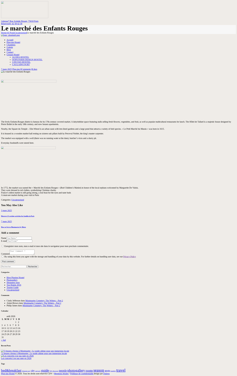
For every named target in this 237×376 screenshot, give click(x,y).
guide (45, 370)
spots (107, 370)
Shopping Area (13, 282)
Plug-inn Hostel (8, 373)
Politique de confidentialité (82, 373)
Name (3, 238)
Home (3, 33)
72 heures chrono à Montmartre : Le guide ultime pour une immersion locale (34, 353)
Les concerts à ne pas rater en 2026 (16, 358)
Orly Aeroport (54, 371)
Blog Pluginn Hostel (15, 277)
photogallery (76, 370)
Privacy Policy (129, 256)
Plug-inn (16, 69)
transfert (113, 371)
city (33, 370)
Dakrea (106, 373)
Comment (5, 254)
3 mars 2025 (6, 210)
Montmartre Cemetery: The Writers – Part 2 (44, 300)
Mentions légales (61, 373)
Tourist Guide (13, 287)
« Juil (3, 340)
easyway (38, 371)
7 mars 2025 (6, 69)
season (98, 370)
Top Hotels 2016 (14, 285)
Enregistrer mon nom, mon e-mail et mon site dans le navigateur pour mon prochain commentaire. (46, 246)
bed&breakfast (11, 370)
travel (120, 370)
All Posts (10, 33)
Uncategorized (20, 33)
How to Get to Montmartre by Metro (13, 227)
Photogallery (12, 280)
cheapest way (26, 371)
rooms (89, 370)
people (63, 370)
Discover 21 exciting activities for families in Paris (17, 216)
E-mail (4, 241)
